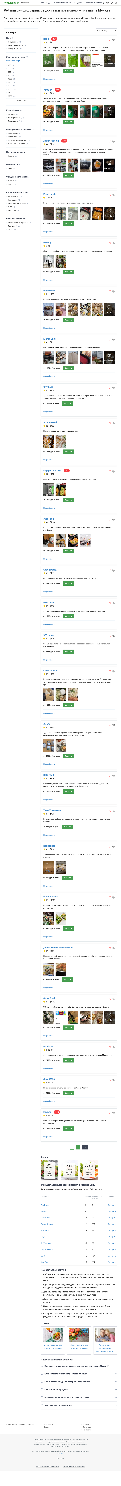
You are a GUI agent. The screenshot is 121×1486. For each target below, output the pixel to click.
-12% (54, 39)
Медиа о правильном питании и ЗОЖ (20, 1424)
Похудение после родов (17, 203)
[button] (107, 3)
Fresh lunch (49, 194)
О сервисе (87, 1424)
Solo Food (48, 775)
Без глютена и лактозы (17, 140)
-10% (64, 141)
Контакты (87, 1430)
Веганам (11, 114)
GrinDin (47, 724)
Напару (47, 242)
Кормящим (12, 200)
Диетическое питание (62, 3)
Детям (10, 207)
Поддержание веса (15, 45)
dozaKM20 (49, 1079)
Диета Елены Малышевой (58, 947)
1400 (10, 93)
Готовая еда (45, 3)
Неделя (11, 156)
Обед (10, 168)
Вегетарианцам (14, 118)
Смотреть (112, 1205)
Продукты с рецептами (95, 3)
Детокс (11, 181)
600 (9, 65)
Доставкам (48, 1424)
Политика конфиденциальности (47, 1466)
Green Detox (49, 569)
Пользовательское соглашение (74, 1466)
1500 (10, 96)
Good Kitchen (50, 670)
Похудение (12, 42)
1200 (10, 86)
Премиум (11, 226)
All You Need (50, 422)
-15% (58, 90)
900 (9, 75)
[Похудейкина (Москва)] (11, 2)
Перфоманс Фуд (52, 470)
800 (9, 72)
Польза (47, 1112)
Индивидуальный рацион (18, 223)
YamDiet (47, 89)
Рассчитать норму (13, 61)
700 (9, 69)
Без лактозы (13, 137)
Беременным (13, 196)
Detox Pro (48, 602)
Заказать (68, 71)
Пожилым (12, 210)
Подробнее (48, 79)
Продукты (78, 3)
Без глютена (13, 133)
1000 (10, 79)
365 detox (48, 635)
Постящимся (13, 121)
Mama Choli (49, 338)
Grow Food (49, 998)
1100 (10, 82)
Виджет (47, 1427)
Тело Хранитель (52, 810)
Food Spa (48, 1046)
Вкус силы (49, 290)
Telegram (60, 1453)
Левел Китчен (51, 140)
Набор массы (13, 49)
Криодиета (49, 845)
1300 (10, 89)
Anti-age (11, 184)
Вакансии (87, 1427)
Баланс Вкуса (50, 896)
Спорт (10, 229)
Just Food (48, 518)
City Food (48, 387)
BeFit (46, 38)
